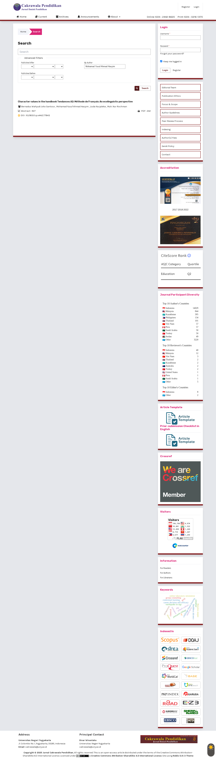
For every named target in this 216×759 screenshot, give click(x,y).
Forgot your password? (172, 53)
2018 (180, 209)
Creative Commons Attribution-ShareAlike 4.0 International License (126, 755)
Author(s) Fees (169, 137)
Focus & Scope (169, 104)
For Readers (165, 568)
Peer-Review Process (172, 121)
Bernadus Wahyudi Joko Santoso (38, 106)
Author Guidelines (171, 112)
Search (145, 88)
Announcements (89, 16)
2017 (174, 209)
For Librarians (166, 577)
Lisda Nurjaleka (98, 106)
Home (22, 16)
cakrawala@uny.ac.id (36, 747)
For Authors (165, 573)
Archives (63, 16)
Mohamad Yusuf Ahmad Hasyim (72, 106)
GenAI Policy (168, 146)
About (114, 16)
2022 (185, 209)
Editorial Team (169, 87)
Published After (27, 62)
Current (42, 16)
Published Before (28, 73)
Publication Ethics (171, 96)
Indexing (166, 129)
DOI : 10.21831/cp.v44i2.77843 (35, 115)
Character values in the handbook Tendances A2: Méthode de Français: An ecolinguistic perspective (75, 101)
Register (186, 7)
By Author (88, 62)
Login (196, 7)
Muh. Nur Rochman (117, 106)
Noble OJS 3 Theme (183, 755)
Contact (166, 154)
